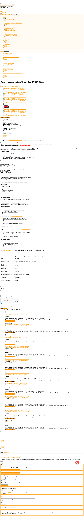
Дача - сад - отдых (9, 28)
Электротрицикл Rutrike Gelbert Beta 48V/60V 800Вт (16, 384)
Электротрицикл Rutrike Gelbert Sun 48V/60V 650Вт (16, 423)
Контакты (5, 49)
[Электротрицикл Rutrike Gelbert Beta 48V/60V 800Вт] (17, 383)
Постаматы (7, 44)
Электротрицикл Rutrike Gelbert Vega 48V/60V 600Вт (16, 325)
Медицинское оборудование (11, 34)
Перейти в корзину (15, 469)
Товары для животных (10, 20)
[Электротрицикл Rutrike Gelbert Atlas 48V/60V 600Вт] (17, 346)
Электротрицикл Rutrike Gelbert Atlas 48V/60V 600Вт (16, 347)
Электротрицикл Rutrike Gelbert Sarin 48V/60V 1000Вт (16, 374)
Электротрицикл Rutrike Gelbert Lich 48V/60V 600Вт (16, 337)
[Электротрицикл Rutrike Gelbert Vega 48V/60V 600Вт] (17, 324)
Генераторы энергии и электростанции (13, 23)
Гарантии (5, 46)
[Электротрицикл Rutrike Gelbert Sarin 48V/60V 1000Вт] (17, 373)
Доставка (5, 40)
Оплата (4, 47)
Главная (4, 17)
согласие (9, 492)
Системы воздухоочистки (10, 29)
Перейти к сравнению (14, 473)
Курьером (7, 41)
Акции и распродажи (9, 19)
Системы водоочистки (10, 31)
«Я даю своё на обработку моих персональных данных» (16, 492)
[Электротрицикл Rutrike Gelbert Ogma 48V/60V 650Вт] (17, 396)
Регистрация (3, 12)
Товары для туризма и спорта (11, 22)
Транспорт (7, 25)
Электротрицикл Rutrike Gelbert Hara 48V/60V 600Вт (16, 360)
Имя (2, 475)
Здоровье (7, 37)
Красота (7, 39)
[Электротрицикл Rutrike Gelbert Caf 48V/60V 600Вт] (16, 313)
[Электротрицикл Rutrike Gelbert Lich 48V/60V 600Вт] (17, 336)
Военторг (7, 24)
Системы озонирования (10, 30)
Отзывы (4, 136)
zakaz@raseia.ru (3, 9)
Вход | (1, 11)
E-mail (2, 479)
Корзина (2, 447)
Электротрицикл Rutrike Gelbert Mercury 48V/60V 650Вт (17, 411)
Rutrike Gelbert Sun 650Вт (15, 140)
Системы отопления (9, 33)
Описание (5, 135)
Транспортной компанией (10, 42)
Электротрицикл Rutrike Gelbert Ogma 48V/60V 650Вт (16, 397)
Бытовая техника (9, 26)
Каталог (4, 18)
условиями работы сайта (12, 306)
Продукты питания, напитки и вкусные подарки (15, 36)
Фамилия (3, 478)
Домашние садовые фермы (11, 35)
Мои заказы (2, 446)
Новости (5, 45)
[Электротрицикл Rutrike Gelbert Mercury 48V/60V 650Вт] (17, 410)
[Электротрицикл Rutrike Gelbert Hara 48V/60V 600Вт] (17, 359)
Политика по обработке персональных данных (10, 457)
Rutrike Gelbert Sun (4, 148)
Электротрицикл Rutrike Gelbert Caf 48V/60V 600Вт (16, 314)
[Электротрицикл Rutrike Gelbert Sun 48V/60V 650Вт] (11, 86)
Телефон (3, 476)
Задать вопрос (6, 137)
